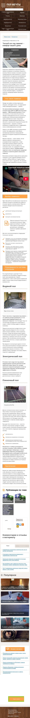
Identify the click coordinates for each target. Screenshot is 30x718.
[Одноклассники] (22, 524)
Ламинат (22, 12)
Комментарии (22, 546)
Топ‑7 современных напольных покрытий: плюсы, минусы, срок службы (15, 569)
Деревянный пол (8, 19)
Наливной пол (22, 22)
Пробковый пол (8, 22)
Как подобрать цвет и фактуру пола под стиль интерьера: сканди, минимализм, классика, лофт (15, 564)
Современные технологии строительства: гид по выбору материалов (15, 550)
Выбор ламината (8, 53)
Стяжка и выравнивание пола (8, 12)
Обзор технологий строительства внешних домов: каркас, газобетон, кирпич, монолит (15, 658)
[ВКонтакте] (17, 524)
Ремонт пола (7, 36)
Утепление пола (22, 26)
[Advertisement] (15, 690)
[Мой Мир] (17, 526)
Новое (7, 545)
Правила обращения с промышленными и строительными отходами (13, 667)
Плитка (8, 16)
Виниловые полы (22, 19)
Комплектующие (22, 29)
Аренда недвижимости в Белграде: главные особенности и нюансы (14, 663)
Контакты (16, 716)
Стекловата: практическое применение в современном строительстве (13, 555)
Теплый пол (8, 26)
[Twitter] (20, 524)
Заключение (7, 56)
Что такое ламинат (8, 52)
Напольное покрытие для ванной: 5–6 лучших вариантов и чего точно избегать (14, 559)
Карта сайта (10, 716)
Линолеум (22, 16)
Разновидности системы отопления (12, 55)
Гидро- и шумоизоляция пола (8, 29)
